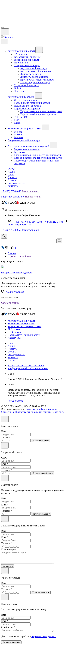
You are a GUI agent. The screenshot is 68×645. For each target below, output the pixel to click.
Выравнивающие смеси (27, 149)
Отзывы (12, 180)
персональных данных (43, 636)
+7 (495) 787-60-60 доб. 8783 (26, 221)
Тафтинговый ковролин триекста (38, 114)
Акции (11, 171)
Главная (12, 253)
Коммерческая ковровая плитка (24, 128)
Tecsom (18, 131)
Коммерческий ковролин (21, 97)
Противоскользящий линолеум (37, 79)
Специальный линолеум (27, 65)
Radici (17, 122)
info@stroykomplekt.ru (13, 196)
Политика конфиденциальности (42, 409)
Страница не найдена (19, 256)
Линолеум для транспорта (34, 76)
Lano (16, 120)
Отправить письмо (11, 642)
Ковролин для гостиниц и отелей (32, 103)
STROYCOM (21, 117)
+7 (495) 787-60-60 (11, 191)
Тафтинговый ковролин (27, 108)
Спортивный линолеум (26, 85)
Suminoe (18, 137)
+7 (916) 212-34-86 (53, 221)
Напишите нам (33, 196)
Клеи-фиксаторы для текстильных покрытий (38, 157)
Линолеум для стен (30, 74)
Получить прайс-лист (42, 473)
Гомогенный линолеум (26, 59)
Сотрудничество (16, 183)
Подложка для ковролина (27, 105)
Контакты (13, 186)
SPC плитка (20, 54)
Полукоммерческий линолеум (24, 140)
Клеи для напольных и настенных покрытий (38, 155)
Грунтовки (19, 152)
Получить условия (41, 514)
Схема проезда (15, 401)
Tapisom (18, 134)
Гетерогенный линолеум (27, 57)
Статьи (11, 168)
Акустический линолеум (33, 68)
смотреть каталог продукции (16, 272)
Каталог (8, 37)
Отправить (8, 566)
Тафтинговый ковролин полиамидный (41, 111)
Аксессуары (14, 337)
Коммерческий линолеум (21, 51)
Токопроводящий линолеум (35, 82)
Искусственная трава (25, 100)
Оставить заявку (10, 303)
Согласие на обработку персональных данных (26, 412)
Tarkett (17, 88)
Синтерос (19, 91)
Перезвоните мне (40, 440)
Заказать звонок (30, 191)
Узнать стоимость (40, 592)
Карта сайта (58, 412)
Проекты (12, 177)
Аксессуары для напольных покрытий (28, 146)
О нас (11, 174)
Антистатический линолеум (35, 71)
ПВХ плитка (21, 62)
